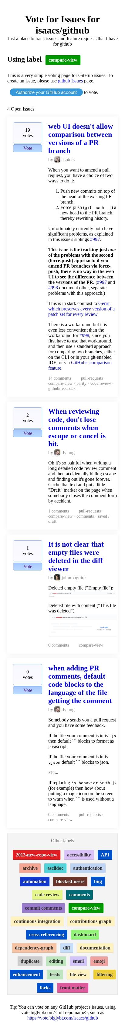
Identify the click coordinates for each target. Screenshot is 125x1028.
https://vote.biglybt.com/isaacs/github (62, 1017)
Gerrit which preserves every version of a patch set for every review (81, 309)
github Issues (70, 80)
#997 (95, 239)
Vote (27, 148)
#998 (53, 287)
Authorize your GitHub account (46, 92)
